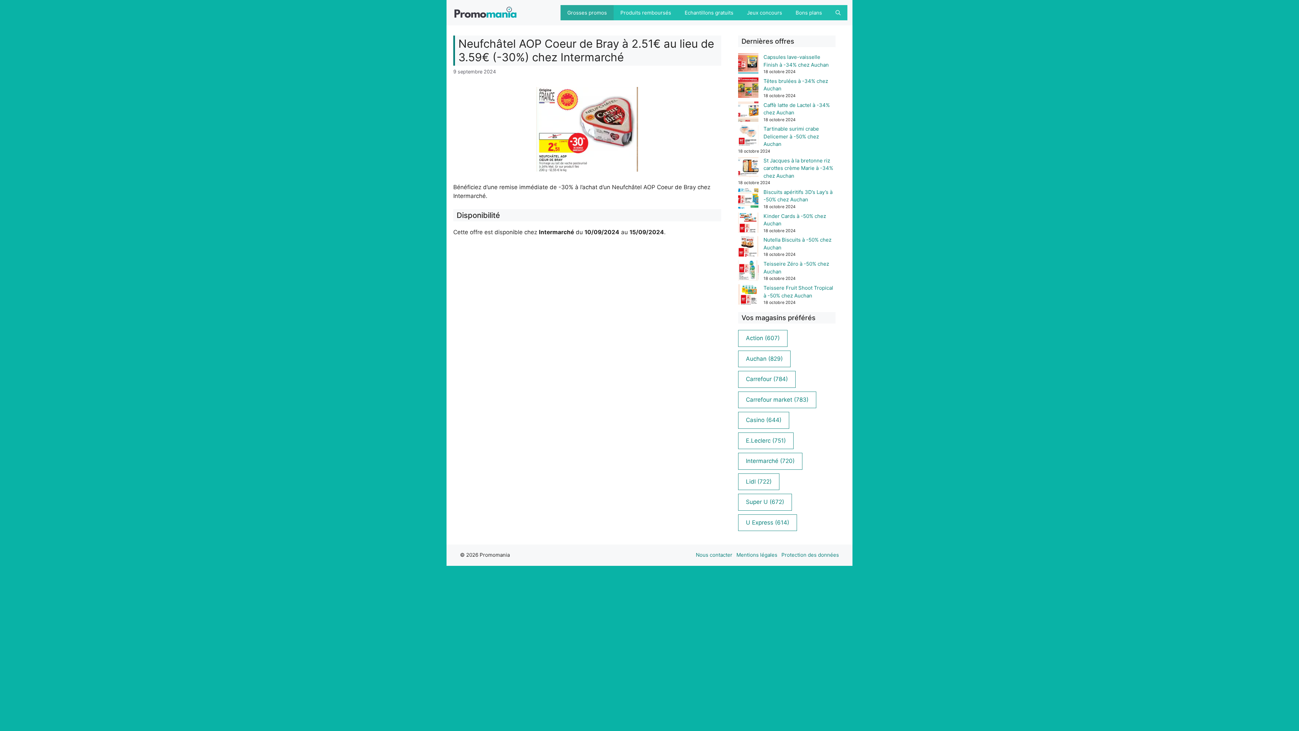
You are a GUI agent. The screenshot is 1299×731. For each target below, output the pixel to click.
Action (763, 338)
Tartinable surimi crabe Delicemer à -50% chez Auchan (791, 136)
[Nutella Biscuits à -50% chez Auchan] (748, 247)
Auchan (764, 358)
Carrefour (767, 379)
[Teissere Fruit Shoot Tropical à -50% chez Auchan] (748, 295)
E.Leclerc (766, 440)
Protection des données (810, 555)
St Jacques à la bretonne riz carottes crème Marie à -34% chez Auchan (798, 168)
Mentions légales (756, 555)
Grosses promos (587, 12)
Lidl (759, 481)
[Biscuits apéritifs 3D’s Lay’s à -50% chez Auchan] (748, 200)
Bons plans (809, 12)
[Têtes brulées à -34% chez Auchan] (748, 88)
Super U (765, 502)
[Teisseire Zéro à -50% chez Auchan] (748, 271)
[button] (838, 12)
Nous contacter (714, 555)
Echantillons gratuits (709, 12)
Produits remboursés (645, 12)
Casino (763, 420)
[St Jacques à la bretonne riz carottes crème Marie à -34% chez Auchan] (748, 168)
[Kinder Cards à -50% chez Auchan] (748, 224)
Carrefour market (777, 399)
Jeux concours (764, 12)
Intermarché (770, 461)
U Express (767, 522)
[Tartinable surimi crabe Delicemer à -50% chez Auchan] (748, 136)
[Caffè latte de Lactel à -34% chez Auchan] (748, 113)
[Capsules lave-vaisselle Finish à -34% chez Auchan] (748, 64)
